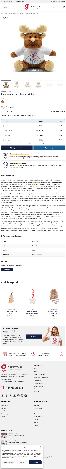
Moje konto (4, 405)
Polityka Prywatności (22, 466)
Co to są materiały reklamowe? (16, 435)
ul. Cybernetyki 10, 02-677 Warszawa (12, 382)
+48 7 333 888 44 (7, 1)
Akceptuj (35, 462)
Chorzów (36, 414)
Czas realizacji (38, 386)
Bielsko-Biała (38, 408)
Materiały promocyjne (41, 377)
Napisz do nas (37, 156)
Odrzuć (22, 462)
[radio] (3, 102)
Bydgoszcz (37, 411)
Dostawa (55, 1)
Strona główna (5, 13)
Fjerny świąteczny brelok (11, 312)
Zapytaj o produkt (59, 111)
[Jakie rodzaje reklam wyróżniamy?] (4, 443)
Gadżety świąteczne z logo (16, 13)
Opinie (36, 389)
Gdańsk (36, 422)
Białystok (36, 405)
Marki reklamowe (39, 375)
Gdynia (36, 425)
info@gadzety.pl (6, 380)
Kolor (3, 99)
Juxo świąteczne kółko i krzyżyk (54, 312)
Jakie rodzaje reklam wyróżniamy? (17, 442)
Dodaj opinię (7, 270)
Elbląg (36, 420)
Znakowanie (37, 380)
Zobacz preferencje (9, 462)
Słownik (3, 417)
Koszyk (3, 408)
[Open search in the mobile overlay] (54, 7)
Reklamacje (5, 414)
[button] (41, 447)
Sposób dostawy (39, 383)
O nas (35, 369)
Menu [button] (5, 7)
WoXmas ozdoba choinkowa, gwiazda (32, 312)
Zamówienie (5, 411)
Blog (35, 372)
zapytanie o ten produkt (25, 165)
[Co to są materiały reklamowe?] (4, 436)
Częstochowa (38, 417)
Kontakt (63, 1)
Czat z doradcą (20, 1)
